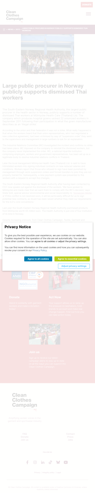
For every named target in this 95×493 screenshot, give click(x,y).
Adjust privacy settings (73, 266)
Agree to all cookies (38, 259)
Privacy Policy (39, 250)
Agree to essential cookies (72, 259)
